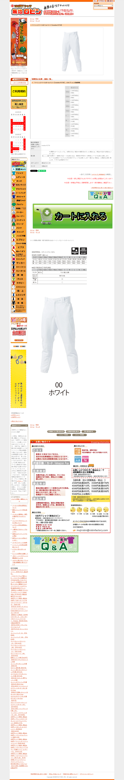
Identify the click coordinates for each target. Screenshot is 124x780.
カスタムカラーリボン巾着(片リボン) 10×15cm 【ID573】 (19, 698)
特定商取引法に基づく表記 (39, 774)
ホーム (32, 19)
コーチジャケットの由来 (19, 542)
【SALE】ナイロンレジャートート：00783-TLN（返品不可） (19, 572)
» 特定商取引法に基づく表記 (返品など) (102, 187)
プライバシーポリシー (86, 774)
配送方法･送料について (70, 774)
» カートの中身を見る (19, 82)
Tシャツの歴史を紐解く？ (20, 553)
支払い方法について (55, 774)
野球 (37, 19)
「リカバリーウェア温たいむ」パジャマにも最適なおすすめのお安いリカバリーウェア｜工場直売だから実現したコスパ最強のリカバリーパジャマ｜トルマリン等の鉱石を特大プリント (19, 582)
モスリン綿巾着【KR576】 (19, 668)
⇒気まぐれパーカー (17, 421)
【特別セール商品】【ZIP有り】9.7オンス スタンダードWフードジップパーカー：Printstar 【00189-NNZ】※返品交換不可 (19, 619)
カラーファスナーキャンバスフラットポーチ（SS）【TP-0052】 (19, 704)
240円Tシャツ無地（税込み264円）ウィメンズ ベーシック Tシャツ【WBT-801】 (19, 741)
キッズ (38, 21)
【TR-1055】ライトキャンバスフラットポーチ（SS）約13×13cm (19, 688)
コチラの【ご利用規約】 (98, 174)
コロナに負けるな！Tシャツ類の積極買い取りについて (20, 562)
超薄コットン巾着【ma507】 (19, 657)
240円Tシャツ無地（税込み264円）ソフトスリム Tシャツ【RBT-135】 (19, 735)
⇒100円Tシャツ (15, 417)
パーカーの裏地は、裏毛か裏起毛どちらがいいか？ (19, 516)
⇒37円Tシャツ (15, 415)
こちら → (20, 481)
